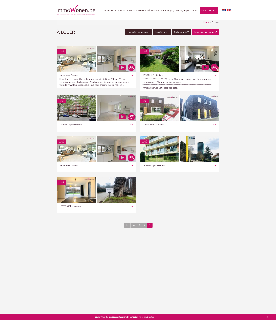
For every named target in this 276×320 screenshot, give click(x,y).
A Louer (118, 10)
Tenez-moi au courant (204, 32)
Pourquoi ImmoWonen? (134, 10)
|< (127, 225)
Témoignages (182, 10)
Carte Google (180, 32)
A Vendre (108, 10)
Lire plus (150, 317)
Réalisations (153, 10)
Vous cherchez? (208, 10)
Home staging (167, 10)
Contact (194, 10)
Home (206, 22)
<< (134, 225)
